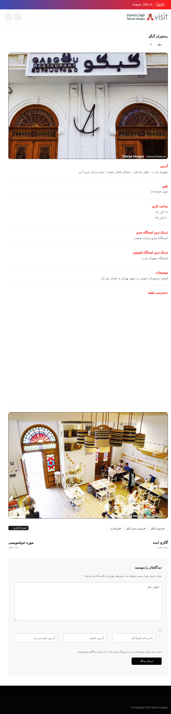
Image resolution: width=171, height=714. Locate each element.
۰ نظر (160, 44)
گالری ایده (160, 545)
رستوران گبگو (157, 528)
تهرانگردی (114, 528)
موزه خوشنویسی (21, 545)
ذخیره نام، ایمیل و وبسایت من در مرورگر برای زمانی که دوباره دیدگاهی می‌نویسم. (119, 651)
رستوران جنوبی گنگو (135, 528)
